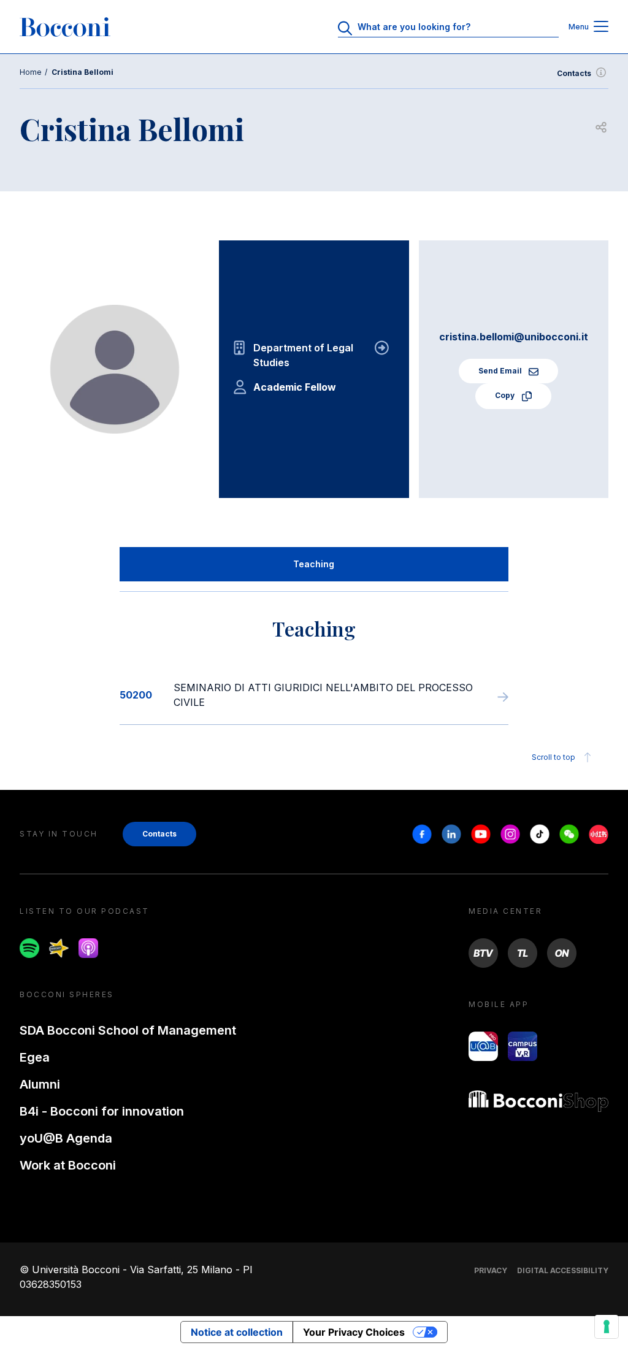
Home (31, 72)
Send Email (501, 370)
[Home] (65, 27)
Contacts (574, 73)
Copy (505, 395)
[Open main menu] (601, 27)
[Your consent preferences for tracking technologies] (606, 1326)
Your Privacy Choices (354, 1332)
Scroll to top (553, 757)
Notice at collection (237, 1332)
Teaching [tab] (313, 564)
